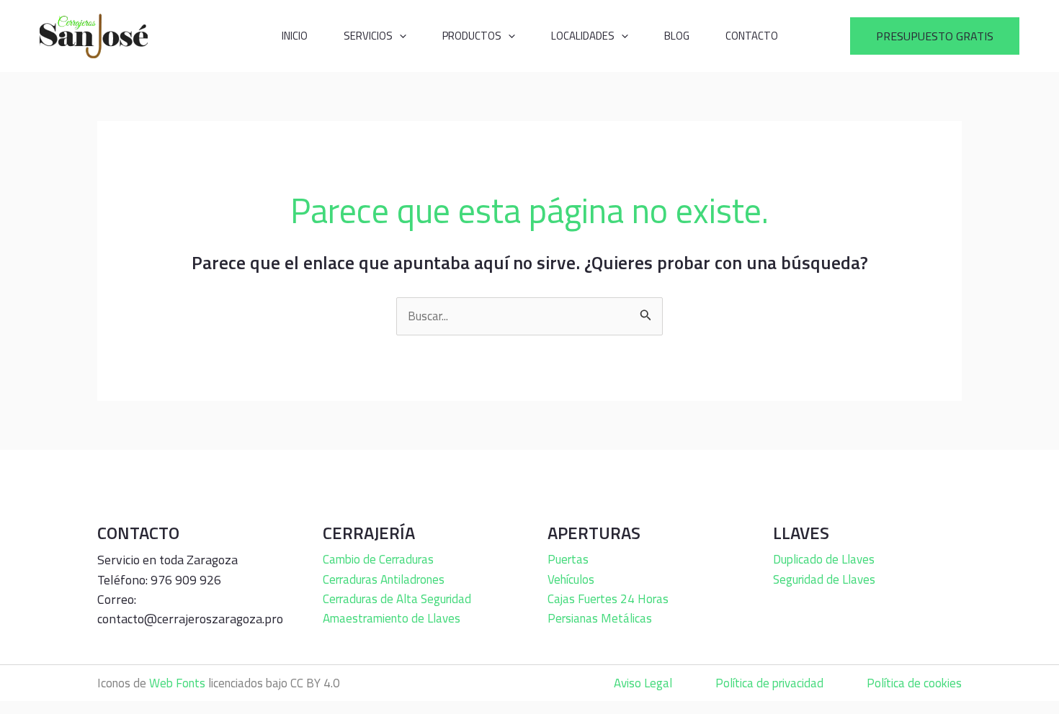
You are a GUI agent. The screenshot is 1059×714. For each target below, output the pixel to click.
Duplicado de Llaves (824, 559)
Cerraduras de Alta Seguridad (397, 598)
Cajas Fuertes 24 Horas (608, 598)
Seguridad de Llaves (824, 579)
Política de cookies (914, 683)
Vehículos (571, 579)
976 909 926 (186, 579)
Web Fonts (177, 683)
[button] (934, 36)
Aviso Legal (643, 683)
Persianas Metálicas (600, 618)
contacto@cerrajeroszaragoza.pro (190, 618)
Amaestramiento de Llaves (391, 618)
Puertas (568, 559)
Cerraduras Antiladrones (383, 579)
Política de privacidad (769, 683)
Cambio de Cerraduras (378, 559)
